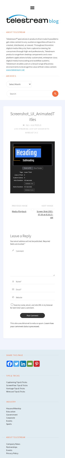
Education (10, 411)
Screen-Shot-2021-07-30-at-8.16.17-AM (45, 214)
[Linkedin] (23, 364)
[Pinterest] (37, 364)
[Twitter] (16, 364)
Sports (9, 424)
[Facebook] (10, 364)
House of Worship (13, 408)
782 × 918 (30, 125)
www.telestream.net (15, 70)
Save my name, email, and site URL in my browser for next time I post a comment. (31, 306)
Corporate (10, 417)
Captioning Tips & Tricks (16, 382)
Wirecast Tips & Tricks (15, 391)
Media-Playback (19, 211)
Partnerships (11, 447)
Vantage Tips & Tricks (15, 388)
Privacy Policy (12, 453)
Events (9, 421)
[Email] (30, 364)
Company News (13, 444)
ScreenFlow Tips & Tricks (17, 385)
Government (12, 414)
